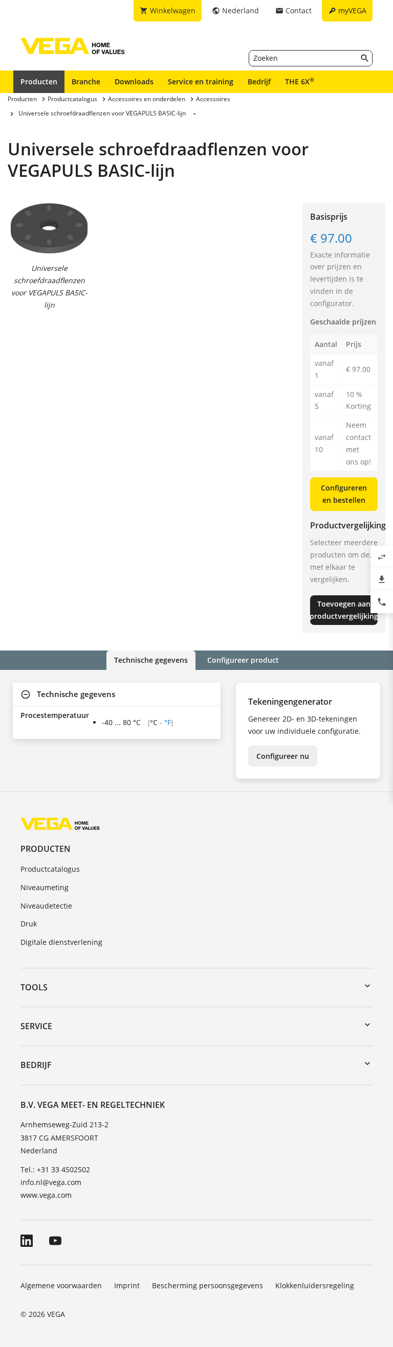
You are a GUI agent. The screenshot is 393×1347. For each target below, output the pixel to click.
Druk (28, 923)
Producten (38, 81)
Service (36, 1026)
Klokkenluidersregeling (314, 1285)
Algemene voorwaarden (61, 1285)
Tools (34, 987)
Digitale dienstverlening (61, 942)
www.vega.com (46, 1195)
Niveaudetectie (46, 906)
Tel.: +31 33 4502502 (55, 1169)
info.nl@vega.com (50, 1182)
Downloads (134, 81)
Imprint (127, 1285)
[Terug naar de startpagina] (60, 823)
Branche (86, 81)
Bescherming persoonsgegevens (207, 1285)
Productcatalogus (50, 869)
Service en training (200, 81)
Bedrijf (259, 81)
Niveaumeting (44, 887)
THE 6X (299, 81)
